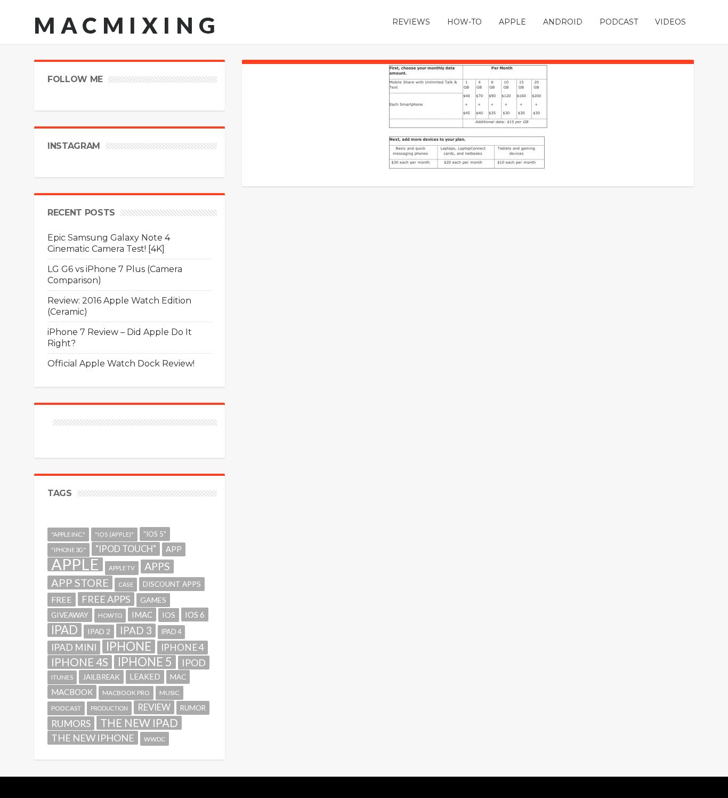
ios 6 (195, 614)
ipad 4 (171, 632)
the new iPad (139, 722)
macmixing (127, 25)
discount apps (172, 584)
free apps (106, 599)
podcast (66, 708)
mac (178, 677)
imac (142, 614)
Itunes (62, 677)
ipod (194, 662)
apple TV (122, 567)
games (153, 599)
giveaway (69, 614)
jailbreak (101, 677)
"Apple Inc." (68, 534)
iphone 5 (145, 662)
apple (75, 564)
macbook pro (126, 693)
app (174, 549)
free (61, 599)
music (169, 693)
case (125, 584)
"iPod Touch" (125, 549)
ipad (64, 630)
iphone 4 (182, 647)
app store (80, 582)
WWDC (154, 739)
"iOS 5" (154, 534)
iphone (128, 646)
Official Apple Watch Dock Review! (121, 363)
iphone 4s (79, 661)
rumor (193, 708)
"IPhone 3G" (68, 549)
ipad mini (73, 647)
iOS (168, 614)
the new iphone (92, 738)
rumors (71, 723)
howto (110, 615)
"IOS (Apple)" (114, 534)
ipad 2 (98, 631)
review (154, 707)
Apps (157, 566)
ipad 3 (136, 630)
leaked (145, 676)
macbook (72, 692)
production (109, 708)
